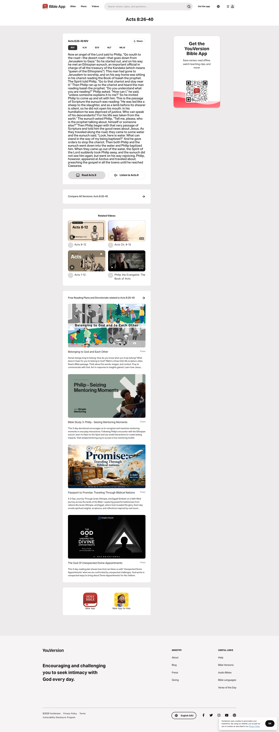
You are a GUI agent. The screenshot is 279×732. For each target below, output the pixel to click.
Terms (82, 713)
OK (269, 723)
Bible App (90, 608)
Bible (73, 6)
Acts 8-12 (83, 244)
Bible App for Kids (121, 608)
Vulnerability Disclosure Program (59, 717)
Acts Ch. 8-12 (125, 244)
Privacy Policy (70, 713)
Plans (84, 6)
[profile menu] (230, 6)
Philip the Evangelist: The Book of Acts (129, 276)
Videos (95, 6)
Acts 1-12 (83, 274)
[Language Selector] (218, 6)
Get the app (204, 6)
